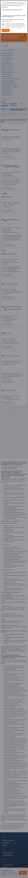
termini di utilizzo (19, 26)
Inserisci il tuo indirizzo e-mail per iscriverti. (12, 9)
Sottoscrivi (5, 30)
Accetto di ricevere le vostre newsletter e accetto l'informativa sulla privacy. (14, 16)
